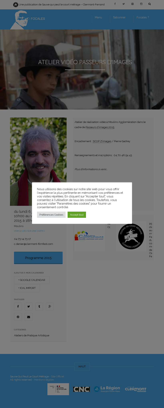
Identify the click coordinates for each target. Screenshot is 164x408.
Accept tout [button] (77, 214)
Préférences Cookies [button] (51, 214)
